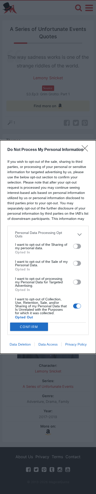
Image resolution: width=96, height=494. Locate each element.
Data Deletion (20, 344)
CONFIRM (29, 327)
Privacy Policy (76, 344)
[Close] (86, 150)
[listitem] (48, 234)
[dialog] (48, 247)
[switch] (77, 246)
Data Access (48, 344)
